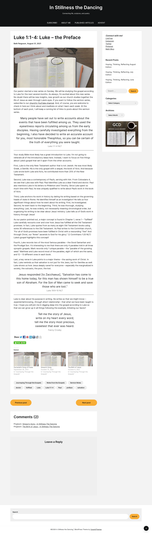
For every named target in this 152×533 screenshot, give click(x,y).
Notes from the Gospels (56, 383)
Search (15, 512)
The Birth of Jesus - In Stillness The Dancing (41, 426)
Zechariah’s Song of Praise (23, 367)
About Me (66, 23)
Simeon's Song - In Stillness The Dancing (39, 424)
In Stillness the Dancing (76, 7)
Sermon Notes (75, 383)
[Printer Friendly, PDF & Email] (20, 342)
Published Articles (84, 23)
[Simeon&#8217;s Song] (53, 359)
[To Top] (146, 528)
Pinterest (109, 46)
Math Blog (110, 49)
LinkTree (109, 38)
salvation (80, 388)
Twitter (108, 44)
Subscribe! (52, 23)
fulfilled (29, 388)
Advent (101, 23)
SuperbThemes (96, 529)
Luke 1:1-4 (49, 388)
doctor (18, 388)
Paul (60, 388)
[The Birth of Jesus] (80, 359)
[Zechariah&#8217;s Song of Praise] (26, 359)
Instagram (110, 41)
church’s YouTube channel (41, 103)
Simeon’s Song (46, 367)
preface (69, 388)
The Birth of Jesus (74, 367)
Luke (39, 388)
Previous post (21, 403)
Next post (86, 403)
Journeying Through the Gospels (28, 383)
